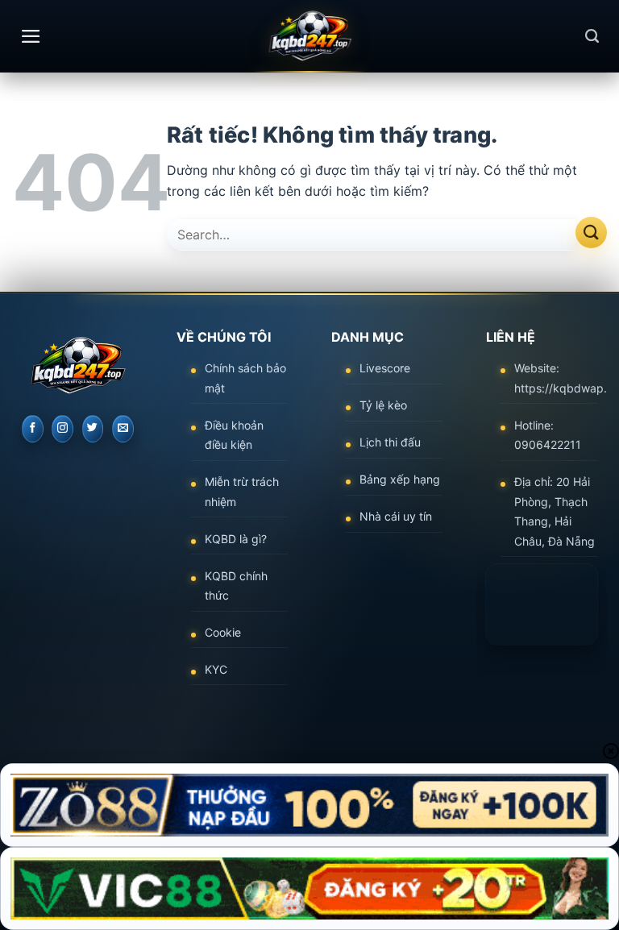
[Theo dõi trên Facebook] (33, 428)
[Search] (592, 36)
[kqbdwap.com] (309, 36)
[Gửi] (591, 232)
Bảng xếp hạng (399, 479)
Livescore (384, 368)
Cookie (223, 632)
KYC (216, 669)
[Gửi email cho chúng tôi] (123, 428)
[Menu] (31, 36)
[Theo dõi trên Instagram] (62, 428)
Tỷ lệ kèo (383, 405)
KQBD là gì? (236, 539)
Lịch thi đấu (390, 442)
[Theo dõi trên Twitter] (93, 428)
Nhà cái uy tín (395, 516)
